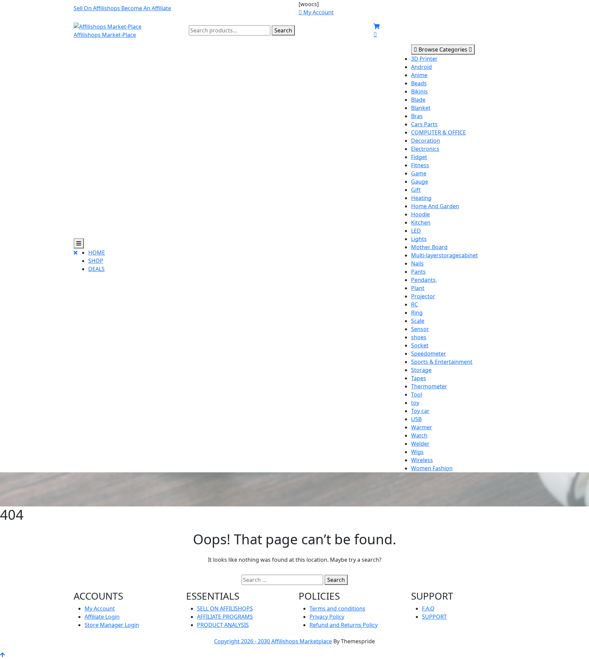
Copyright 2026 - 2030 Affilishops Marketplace (273, 641)
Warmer (421, 427)
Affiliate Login (102, 616)
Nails (417, 263)
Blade (418, 99)
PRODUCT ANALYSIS (223, 625)
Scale (417, 321)
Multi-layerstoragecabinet (444, 255)
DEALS (96, 269)
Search (283, 30)
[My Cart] (377, 26)
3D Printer (424, 58)
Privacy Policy (326, 616)
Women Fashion (432, 468)
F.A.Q (428, 608)
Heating (421, 198)
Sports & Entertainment (441, 362)
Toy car (420, 411)
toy (415, 402)
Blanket (421, 108)
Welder (420, 443)
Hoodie (420, 214)
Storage (421, 370)
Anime (419, 75)
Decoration (425, 140)
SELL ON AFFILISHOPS (225, 608)
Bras (417, 116)
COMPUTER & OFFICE (438, 132)
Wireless (422, 460)
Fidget (419, 157)
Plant (417, 288)
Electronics (425, 149)
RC (414, 304)
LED (416, 230)
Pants (418, 271)
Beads (419, 83)
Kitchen (421, 222)
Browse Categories (443, 49)
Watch (419, 435)
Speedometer (428, 353)
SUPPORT (434, 616)
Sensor (420, 329)
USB (416, 419)
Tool (416, 394)
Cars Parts (424, 124)
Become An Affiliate (146, 8)
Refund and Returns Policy (343, 625)
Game (418, 173)
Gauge (419, 181)
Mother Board (429, 247)
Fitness (420, 165)
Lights (419, 239)
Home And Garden (435, 206)
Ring (417, 312)
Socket (419, 345)
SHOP (95, 260)
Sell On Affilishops (97, 8)
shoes (418, 337)
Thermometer (429, 386)
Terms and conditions (337, 608)
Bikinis (419, 91)
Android (421, 67)
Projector (423, 296)
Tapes (418, 378)
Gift (416, 190)
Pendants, (424, 280)
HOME (96, 252)
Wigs (417, 452)
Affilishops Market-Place (105, 35)
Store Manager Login (112, 625)
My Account (100, 608)
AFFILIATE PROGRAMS (225, 616)
